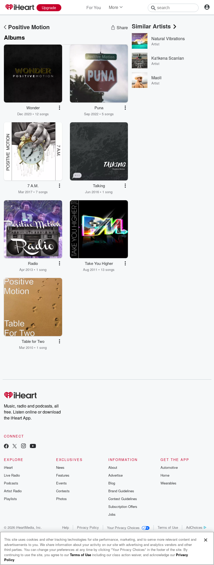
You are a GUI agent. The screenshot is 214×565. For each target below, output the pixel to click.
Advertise (115, 475)
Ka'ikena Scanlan (167, 58)
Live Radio (12, 475)
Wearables (168, 483)
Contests (63, 490)
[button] (59, 107)
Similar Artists (151, 26)
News (60, 467)
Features (62, 475)
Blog (111, 483)
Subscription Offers (122, 506)
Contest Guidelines (122, 498)
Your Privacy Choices (123, 527)
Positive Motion (29, 27)
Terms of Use (168, 527)
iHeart (8, 467)
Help (65, 527)
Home (164, 475)
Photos (61, 498)
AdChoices (194, 527)
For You (93, 7)
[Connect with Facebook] (6, 446)
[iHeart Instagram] (23, 446)
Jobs (112, 514)
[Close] (205, 540)
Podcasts (11, 483)
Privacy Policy (88, 527)
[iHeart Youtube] (33, 446)
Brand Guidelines (121, 490)
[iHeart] (19, 7)
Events (61, 483)
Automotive (169, 467)
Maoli (156, 78)
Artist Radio (13, 490)
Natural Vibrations (168, 38)
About (112, 467)
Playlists (10, 498)
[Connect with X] (15, 446)
